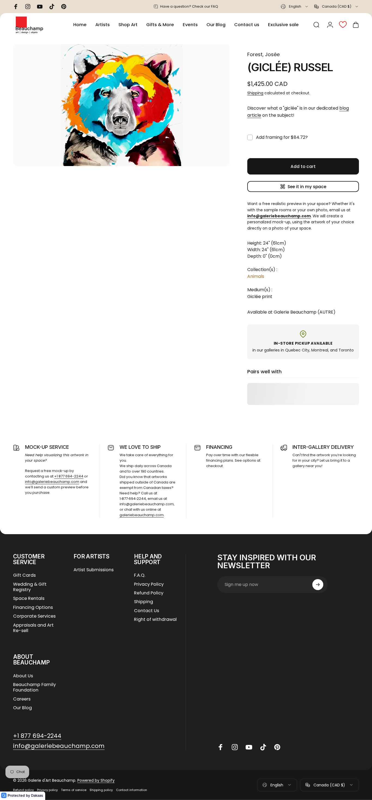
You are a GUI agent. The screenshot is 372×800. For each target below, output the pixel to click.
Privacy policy (47, 790)
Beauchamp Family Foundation (34, 687)
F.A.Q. (139, 575)
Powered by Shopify (96, 780)
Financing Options (33, 607)
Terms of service (73, 790)
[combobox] (295, 6)
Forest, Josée (263, 54)
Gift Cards (24, 575)
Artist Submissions (94, 570)
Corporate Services (34, 616)
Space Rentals (28, 598)
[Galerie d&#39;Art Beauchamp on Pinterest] (277, 747)
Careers (22, 699)
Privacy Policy (149, 584)
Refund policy (23, 790)
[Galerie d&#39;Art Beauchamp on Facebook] (220, 747)
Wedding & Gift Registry (30, 587)
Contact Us (146, 610)
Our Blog (22, 708)
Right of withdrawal (155, 619)
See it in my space (307, 187)
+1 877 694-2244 (68, 476)
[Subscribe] (317, 584)
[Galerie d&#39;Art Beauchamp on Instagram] (234, 747)
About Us (23, 676)
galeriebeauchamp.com (142, 515)
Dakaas (37, 795)
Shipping (255, 93)
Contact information (131, 790)
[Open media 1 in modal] (121, 105)
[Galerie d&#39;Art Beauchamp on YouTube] (249, 747)
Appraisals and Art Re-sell (33, 628)
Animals (255, 276)
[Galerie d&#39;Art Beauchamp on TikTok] (263, 747)
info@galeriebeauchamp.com (52, 481)
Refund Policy (148, 593)
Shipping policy (101, 790)
